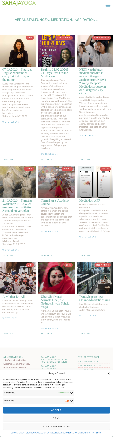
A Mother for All (13, 296)
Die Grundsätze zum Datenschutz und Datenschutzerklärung (58, 433)
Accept (56, 410)
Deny (56, 418)
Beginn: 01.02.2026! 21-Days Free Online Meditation (54, 72)
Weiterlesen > (11, 122)
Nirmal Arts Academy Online (55, 202)
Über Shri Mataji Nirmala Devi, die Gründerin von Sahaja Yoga (55, 301)
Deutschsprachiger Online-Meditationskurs (94, 298)
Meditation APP (89, 200)
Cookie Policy (18, 433)
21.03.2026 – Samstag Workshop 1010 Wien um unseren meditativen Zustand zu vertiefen (17, 205)
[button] (108, 373)
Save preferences (56, 426)
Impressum (97, 433)
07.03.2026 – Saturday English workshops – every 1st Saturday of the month (17, 74)
